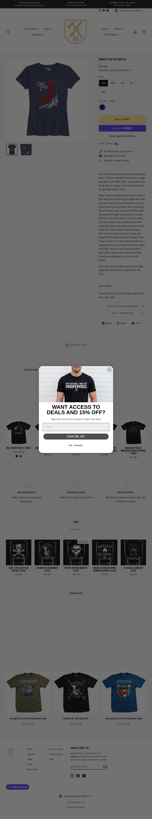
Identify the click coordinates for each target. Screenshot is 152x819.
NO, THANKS (76, 445)
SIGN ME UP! (76, 436)
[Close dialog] (109, 370)
